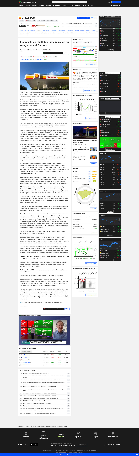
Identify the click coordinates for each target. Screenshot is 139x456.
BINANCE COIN (104, 231)
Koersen (27, 30)
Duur (74, 42)
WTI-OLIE (102, 203)
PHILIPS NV (25, 357)
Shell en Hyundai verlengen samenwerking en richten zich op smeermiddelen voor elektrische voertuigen (44, 408)
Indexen (102, 16)
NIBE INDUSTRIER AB (105, 121)
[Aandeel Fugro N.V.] (56, 56)
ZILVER (101, 207)
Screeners (78, 5)
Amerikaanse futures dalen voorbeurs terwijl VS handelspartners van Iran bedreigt (39, 393)
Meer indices (110, 49)
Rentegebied (110, 259)
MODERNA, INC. (104, 75)
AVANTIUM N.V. (104, 91)
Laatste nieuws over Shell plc (27, 370)
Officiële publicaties (74, 32)
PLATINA (102, 208)
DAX (102, 33)
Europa (107, 16)
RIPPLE (102, 232)
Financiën (54, 30)
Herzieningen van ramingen (90, 263)
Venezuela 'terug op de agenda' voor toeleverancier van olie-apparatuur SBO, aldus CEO (40, 398)
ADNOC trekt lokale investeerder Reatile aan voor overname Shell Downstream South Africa (41, 379)
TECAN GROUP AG (105, 132)
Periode (85, 42)
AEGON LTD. (103, 88)
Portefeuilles (56, 5)
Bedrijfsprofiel (77, 69)
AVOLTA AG (103, 129)
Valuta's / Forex (103, 153)
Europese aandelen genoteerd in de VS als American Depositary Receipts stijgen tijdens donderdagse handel (43, 390)
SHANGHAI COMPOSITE (106, 41)
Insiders (54, 32)
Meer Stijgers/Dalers (110, 112)
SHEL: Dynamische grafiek (91, 64)
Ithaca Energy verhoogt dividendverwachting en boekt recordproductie (37, 403)
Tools (84, 5)
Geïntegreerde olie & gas (92, 84)
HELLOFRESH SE (105, 86)
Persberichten (66, 32)
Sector (87, 30)
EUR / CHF (102, 167)
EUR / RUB (102, 169)
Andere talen (82, 32)
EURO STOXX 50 (104, 35)
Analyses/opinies (78, 123)
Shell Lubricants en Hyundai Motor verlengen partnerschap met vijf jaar (37, 410)
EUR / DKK (102, 174)
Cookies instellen (57, 450)
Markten (21, 5)
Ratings (77, 30)
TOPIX (102, 43)
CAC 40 (102, 30)
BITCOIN (103, 226)
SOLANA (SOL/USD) (105, 229)
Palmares (90, 5)
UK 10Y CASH (104, 257)
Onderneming (46, 30)
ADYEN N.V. (103, 77)
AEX (102, 28)
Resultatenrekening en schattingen (83, 95)
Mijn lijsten (110, 94)
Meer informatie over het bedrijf (90, 90)
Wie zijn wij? (65, 450)
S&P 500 (103, 36)
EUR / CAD (102, 176)
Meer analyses (93, 163)
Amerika (113, 16)
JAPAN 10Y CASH (105, 253)
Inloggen (109, 2)
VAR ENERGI (104, 135)
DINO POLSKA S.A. (105, 123)
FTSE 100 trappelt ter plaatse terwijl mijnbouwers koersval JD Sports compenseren (39, 386)
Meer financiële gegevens (91, 118)
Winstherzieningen (78, 237)
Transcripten (59, 32)
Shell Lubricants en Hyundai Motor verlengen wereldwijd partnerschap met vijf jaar (39, 413)
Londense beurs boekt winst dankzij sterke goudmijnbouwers (35, 405)
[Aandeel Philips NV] (43, 56)
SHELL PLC (25, 354)
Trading (70, 5)
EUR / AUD (102, 177)
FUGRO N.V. (25, 359)
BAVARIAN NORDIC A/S (106, 119)
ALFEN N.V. (103, 90)
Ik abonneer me (116, 2)
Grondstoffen (103, 191)
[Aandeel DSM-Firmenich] (33, 59)
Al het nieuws (21, 32)
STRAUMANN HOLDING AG (106, 134)
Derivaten (93, 30)
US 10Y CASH (104, 250)
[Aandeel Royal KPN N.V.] (47, 59)
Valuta (110, 187)
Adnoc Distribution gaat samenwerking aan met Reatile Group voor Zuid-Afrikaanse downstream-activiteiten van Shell (79, 26)
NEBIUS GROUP (104, 83)
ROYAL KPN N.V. (26, 365)
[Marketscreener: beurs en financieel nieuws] (28, 2)
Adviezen (48, 5)
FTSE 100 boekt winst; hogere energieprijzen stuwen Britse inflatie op (37, 400)
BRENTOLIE (102, 205)
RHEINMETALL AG (105, 85)
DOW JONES (103, 38)
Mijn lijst (101, 73)
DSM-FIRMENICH (26, 362)
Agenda (41, 5)
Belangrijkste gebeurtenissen (45, 32)
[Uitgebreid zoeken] (85, 2)
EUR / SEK (102, 170)
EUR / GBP (102, 165)
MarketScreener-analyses (24, 35)
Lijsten (64, 5)
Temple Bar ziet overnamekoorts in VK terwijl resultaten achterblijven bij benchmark (39, 395)
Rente (101, 239)
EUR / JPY (102, 184)
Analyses (34, 5)
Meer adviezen (93, 208)
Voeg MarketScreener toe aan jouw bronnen (53, 53)
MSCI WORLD (104, 47)
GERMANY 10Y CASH (105, 252)
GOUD (101, 201)
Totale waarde (62, 30)
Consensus (70, 30)
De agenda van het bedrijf (91, 294)
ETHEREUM (103, 227)
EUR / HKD (102, 181)
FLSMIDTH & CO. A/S (105, 124)
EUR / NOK (102, 172)
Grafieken (32, 30)
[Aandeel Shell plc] (31, 56)
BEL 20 (102, 31)
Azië (118, 16)
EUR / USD (102, 164)
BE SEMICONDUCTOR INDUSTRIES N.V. (108, 79)
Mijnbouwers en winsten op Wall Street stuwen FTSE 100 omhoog (79, 23)
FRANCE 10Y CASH (105, 255)
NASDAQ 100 (104, 40)
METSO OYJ (103, 126)
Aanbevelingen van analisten (32, 32)
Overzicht (21, 30)
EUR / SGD (102, 182)
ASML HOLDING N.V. (105, 80)
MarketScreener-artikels (91, 32)
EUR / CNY (102, 179)
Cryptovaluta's (103, 215)
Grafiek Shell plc (78, 39)
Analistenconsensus (79, 213)
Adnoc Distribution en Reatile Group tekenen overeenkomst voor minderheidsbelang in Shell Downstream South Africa (44, 383)
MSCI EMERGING (104, 45)
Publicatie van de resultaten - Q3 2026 (89, 87)
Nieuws (28, 5)
